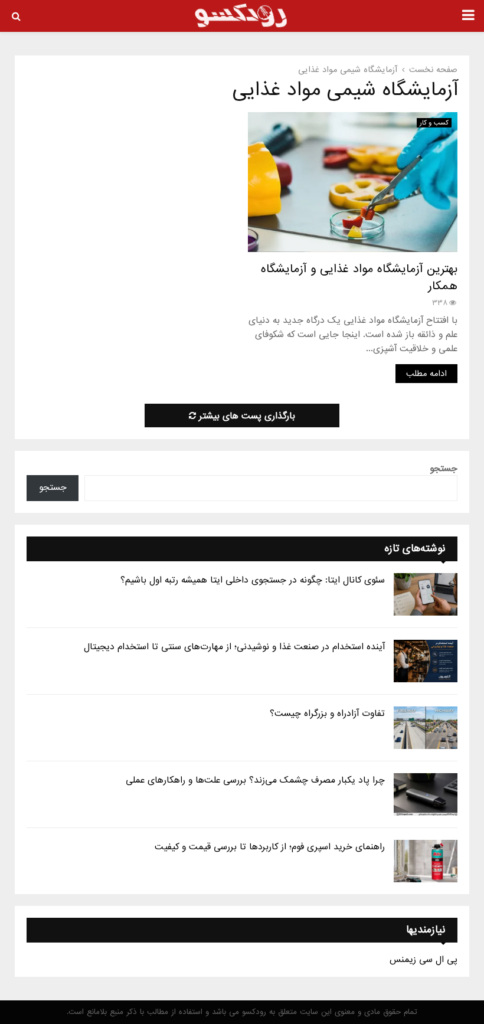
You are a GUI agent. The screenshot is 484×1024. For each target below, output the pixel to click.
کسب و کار (434, 122)
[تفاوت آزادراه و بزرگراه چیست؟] (425, 727)
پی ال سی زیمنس (423, 959)
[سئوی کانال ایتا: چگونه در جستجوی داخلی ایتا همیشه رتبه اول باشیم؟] (425, 594)
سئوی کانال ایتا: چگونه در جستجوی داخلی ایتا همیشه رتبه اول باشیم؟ (252, 580)
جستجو (443, 469)
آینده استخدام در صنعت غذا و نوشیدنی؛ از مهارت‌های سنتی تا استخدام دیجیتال (234, 647)
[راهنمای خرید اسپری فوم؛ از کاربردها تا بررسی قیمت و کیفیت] (425, 861)
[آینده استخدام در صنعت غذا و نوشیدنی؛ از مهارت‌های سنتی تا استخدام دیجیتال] (425, 661)
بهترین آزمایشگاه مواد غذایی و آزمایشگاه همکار (359, 278)
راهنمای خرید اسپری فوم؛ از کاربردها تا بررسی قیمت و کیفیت (270, 847)
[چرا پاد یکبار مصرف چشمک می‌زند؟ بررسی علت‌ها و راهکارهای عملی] (425, 794)
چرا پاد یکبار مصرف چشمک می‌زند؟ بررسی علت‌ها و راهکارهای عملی (255, 780)
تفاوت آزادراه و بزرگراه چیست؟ (327, 713)
